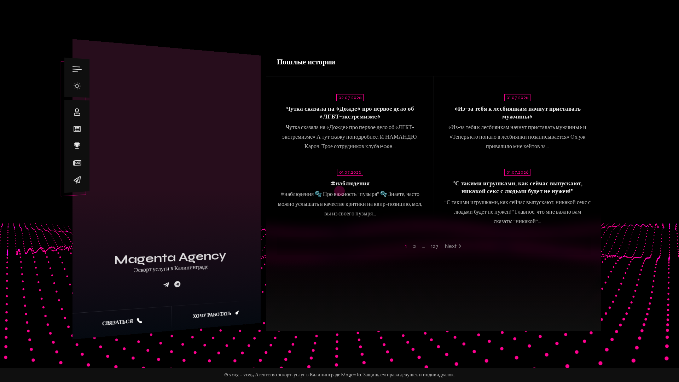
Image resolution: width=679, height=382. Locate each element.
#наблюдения (350, 183)
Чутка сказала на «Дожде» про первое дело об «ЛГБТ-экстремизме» (350, 112)
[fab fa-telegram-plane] (166, 285)
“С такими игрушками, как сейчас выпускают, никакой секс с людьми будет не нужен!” (517, 187)
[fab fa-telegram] (177, 284)
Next (451, 246)
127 (435, 246)
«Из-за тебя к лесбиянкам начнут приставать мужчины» (517, 112)
